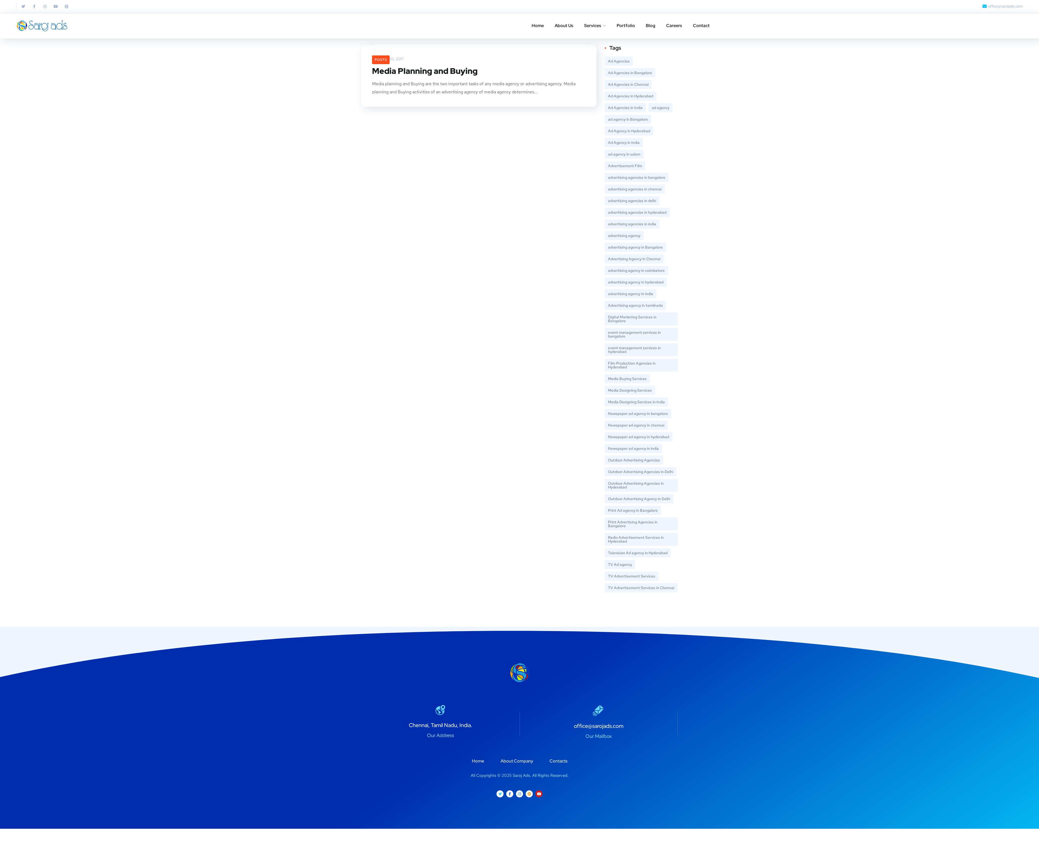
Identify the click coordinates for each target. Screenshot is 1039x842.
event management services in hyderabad (634, 349)
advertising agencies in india (632, 224)
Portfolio (626, 25)
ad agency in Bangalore (628, 119)
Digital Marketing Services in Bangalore (632, 319)
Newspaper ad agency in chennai (636, 425)
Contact (701, 25)
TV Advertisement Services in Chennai (641, 587)
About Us (564, 25)
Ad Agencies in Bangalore (630, 72)
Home (538, 25)
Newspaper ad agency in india (633, 448)
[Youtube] (56, 6)
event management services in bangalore (634, 334)
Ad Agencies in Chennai (628, 84)
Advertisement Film (625, 165)
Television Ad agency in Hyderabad (638, 552)
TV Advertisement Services (631, 576)
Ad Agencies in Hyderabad (630, 96)
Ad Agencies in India (625, 107)
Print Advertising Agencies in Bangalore (632, 524)
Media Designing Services (630, 390)
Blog (650, 25)
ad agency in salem (624, 154)
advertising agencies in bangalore (636, 177)
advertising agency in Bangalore (635, 247)
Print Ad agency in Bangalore (633, 510)
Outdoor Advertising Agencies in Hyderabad (636, 485)
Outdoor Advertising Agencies (634, 460)
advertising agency (624, 235)
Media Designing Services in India (636, 401)
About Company (517, 761)
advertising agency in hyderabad (635, 282)
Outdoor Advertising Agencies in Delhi (640, 471)
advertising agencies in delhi (632, 200)
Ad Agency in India (624, 142)
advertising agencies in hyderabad (637, 212)
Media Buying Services (627, 378)
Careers (674, 25)
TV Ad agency (620, 564)
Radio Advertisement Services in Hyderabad (636, 539)
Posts (381, 60)
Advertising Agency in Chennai (634, 258)
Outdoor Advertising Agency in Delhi (639, 498)
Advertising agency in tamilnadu (635, 305)
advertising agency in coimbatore (636, 270)
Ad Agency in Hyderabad (629, 130)
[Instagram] (45, 6)
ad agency (660, 107)
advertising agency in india (630, 293)
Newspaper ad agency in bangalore (638, 413)
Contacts (558, 761)
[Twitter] (23, 6)
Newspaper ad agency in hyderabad (638, 436)
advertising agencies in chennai (635, 189)
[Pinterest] (66, 6)
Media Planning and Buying (425, 71)
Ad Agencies (619, 61)
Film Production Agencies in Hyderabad (632, 365)
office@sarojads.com (598, 725)
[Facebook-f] (34, 6)
